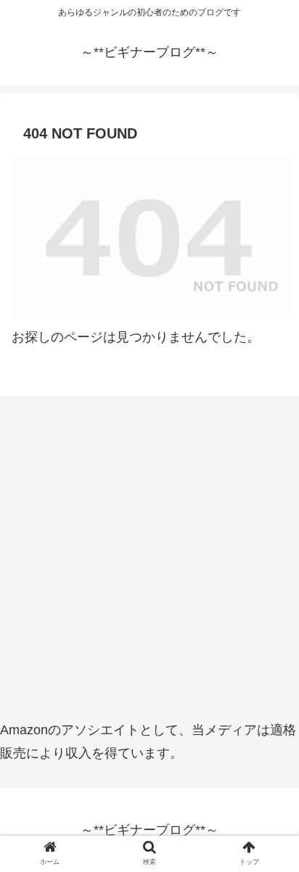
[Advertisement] (149, 556)
